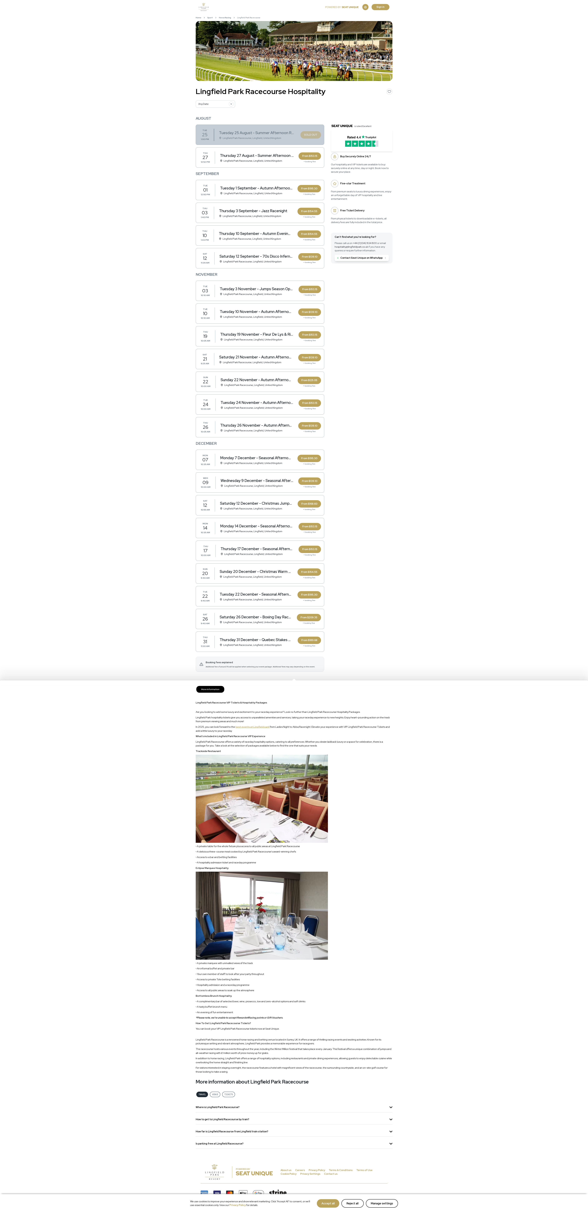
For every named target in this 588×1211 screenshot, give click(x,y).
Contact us (331, 1174)
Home (198, 17)
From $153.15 (309, 156)
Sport (210, 17)
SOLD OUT (310, 134)
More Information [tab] (210, 689)
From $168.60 (309, 503)
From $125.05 (309, 380)
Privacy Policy (237, 1205)
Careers (300, 1170)
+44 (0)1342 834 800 (365, 243)
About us (286, 1170)
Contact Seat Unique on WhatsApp (361, 257)
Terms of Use (364, 1170)
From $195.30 (309, 188)
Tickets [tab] (228, 1094)
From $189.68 (309, 640)
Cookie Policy (289, 1174)
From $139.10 (309, 256)
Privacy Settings (310, 1174)
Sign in (380, 7)
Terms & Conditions (341, 1170)
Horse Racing (225, 17)
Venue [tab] (215, 1094)
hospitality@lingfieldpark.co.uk (351, 246)
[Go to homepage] (262, 7)
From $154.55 (309, 211)
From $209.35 (309, 617)
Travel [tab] (202, 1094)
